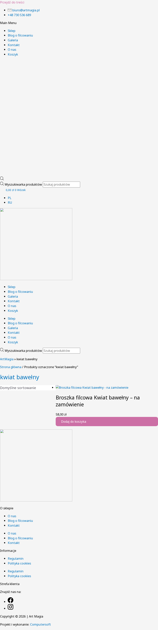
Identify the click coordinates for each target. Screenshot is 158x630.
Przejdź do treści (12, 2)
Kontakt (14, 45)
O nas (12, 49)
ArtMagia (6, 359)
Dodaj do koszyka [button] (73, 421)
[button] (79, 23)
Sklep (11, 30)
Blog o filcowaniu (20, 35)
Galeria (13, 40)
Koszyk (13, 54)
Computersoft (40, 624)
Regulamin (16, 558)
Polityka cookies (19, 563)
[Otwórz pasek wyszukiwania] (2, 179)
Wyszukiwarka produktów (24, 184)
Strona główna (10, 367)
